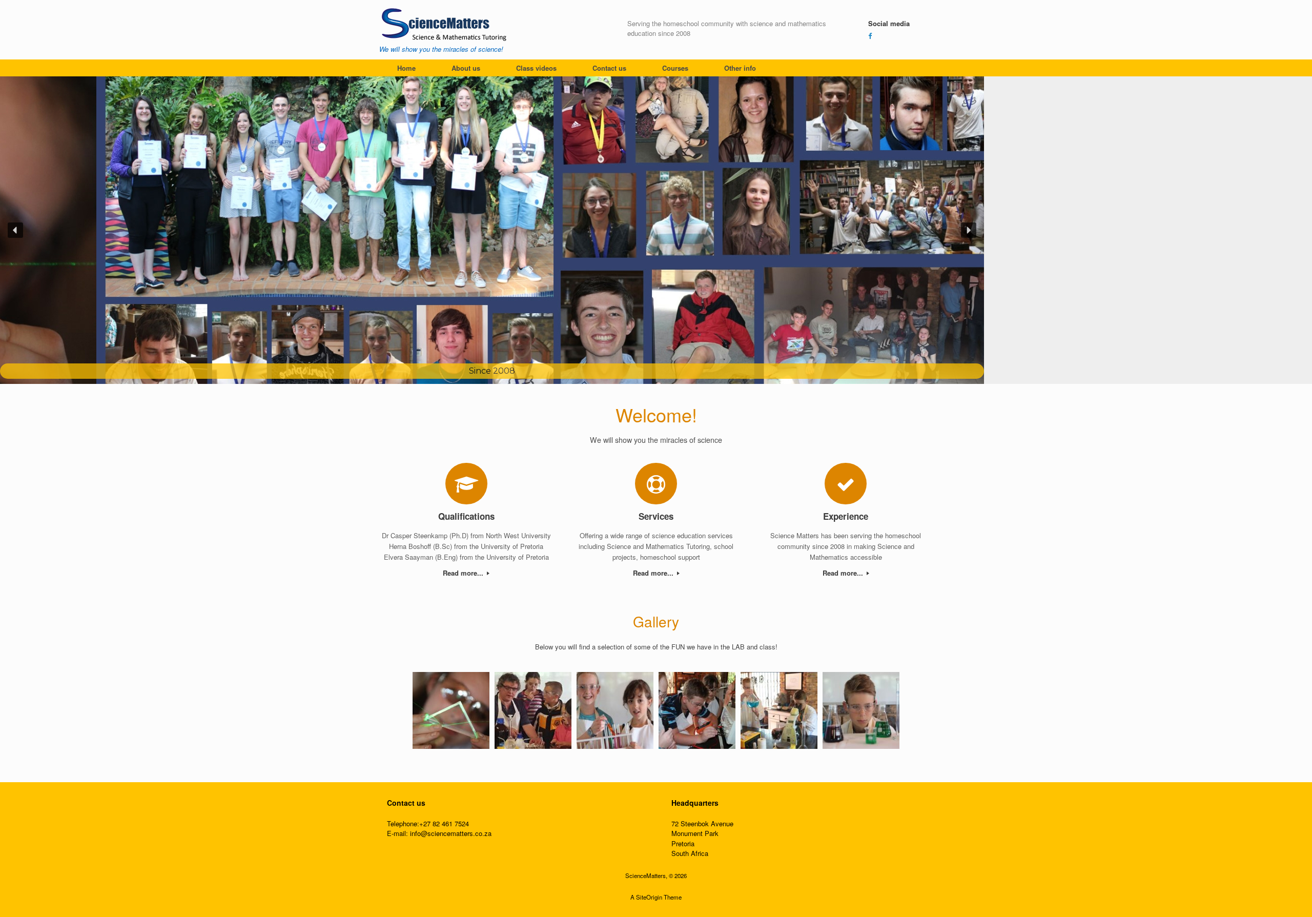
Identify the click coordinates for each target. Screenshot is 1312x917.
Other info (740, 68)
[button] (15, 230)
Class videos (536, 68)
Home (406, 68)
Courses (675, 68)
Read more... (464, 573)
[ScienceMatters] (445, 23)
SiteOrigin (649, 897)
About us (466, 68)
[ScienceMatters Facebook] (870, 35)
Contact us (609, 68)
